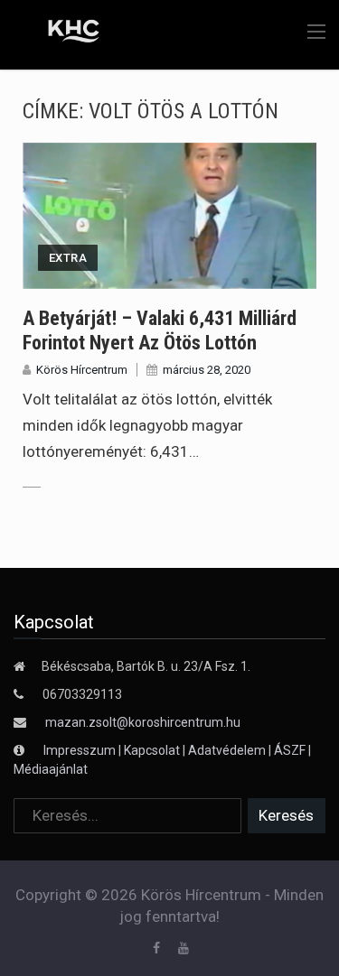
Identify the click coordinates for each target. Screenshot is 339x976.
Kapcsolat (152, 750)
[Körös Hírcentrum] (61, 33)
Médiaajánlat (51, 769)
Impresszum (80, 750)
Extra (68, 258)
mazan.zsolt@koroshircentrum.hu (142, 722)
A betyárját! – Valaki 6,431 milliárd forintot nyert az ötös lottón (160, 330)
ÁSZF (290, 750)
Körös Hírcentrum (81, 369)
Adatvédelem (227, 750)
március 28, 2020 (206, 369)
